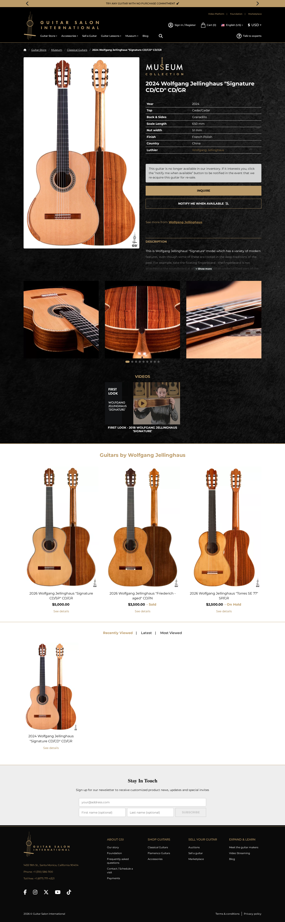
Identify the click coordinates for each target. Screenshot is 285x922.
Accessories (155, 859)
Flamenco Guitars (159, 853)
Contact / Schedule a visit (120, 870)
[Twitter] (46, 892)
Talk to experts (252, 35)
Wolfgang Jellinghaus (208, 150)
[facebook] (25, 892)
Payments (113, 878)
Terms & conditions (228, 913)
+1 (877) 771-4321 (44, 878)
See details (61, 611)
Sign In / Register (185, 25)
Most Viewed (171, 633)
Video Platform (216, 14)
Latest (146, 633)
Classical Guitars (77, 49)
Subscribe (191, 812)
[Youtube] (58, 892)
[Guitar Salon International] (30, 25)
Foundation (236, 14)
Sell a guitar (195, 853)
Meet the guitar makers (243, 847)
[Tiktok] (69, 892)
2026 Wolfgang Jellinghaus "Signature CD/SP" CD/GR (61, 595)
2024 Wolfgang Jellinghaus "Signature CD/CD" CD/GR (51, 738)
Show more (204, 268)
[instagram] (35, 892)
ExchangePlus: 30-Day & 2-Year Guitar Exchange (144, 3)
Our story (113, 847)
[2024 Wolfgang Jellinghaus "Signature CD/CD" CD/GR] (81, 152)
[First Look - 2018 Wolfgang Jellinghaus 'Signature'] (142, 403)
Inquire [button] (203, 190)
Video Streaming (239, 853)
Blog (232, 859)
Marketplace (255, 14)
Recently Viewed (118, 633)
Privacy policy (252, 913)
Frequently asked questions (118, 860)
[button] (208, 25)
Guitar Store (38, 49)
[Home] (25, 49)
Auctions (194, 847)
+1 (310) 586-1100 (43, 871)
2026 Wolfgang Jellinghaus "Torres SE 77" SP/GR (224, 595)
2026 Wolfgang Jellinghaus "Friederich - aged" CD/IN (143, 595)
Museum (56, 49)
